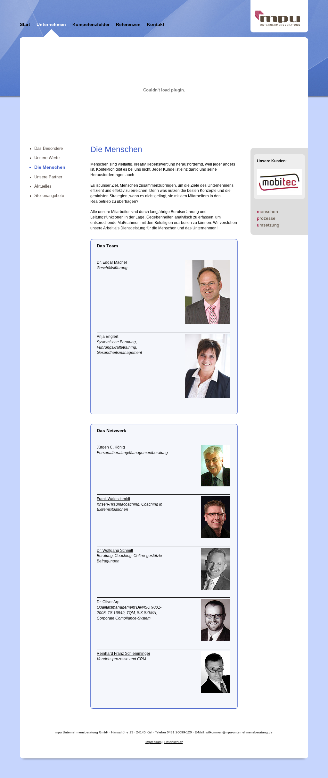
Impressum (153, 742)
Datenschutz (173, 742)
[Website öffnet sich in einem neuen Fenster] (215, 485)
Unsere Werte (47, 157)
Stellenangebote (49, 195)
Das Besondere (48, 148)
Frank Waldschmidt (113, 499)
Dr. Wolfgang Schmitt (115, 550)
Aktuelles (43, 186)
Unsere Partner (48, 177)
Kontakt (155, 24)
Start (25, 24)
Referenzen (128, 24)
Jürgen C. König (111, 447)
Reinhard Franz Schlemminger (123, 653)
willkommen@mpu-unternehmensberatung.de (239, 732)
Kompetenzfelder (91, 24)
